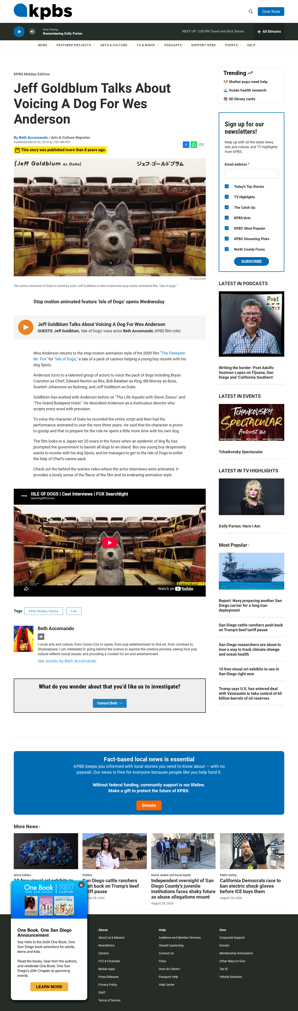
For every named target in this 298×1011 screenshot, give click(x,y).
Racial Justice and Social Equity (171, 875)
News (42, 45)
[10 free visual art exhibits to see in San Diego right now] (46, 851)
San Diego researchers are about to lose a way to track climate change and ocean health (250, 649)
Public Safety (228, 875)
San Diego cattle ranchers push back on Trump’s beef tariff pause (251, 627)
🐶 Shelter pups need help (245, 82)
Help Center (167, 984)
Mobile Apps (106, 969)
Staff (101, 992)
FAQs (162, 961)
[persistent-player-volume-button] (32, 32)
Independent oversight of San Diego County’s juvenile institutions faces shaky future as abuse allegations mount (183, 889)
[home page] (43, 11)
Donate (149, 805)
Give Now (271, 11)
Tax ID (223, 969)
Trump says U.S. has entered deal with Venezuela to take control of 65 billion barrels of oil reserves (250, 693)
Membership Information (236, 953)
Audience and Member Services (180, 937)
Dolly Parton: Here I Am (239, 526)
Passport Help (168, 977)
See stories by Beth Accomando (67, 660)
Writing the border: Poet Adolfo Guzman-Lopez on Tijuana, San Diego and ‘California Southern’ (246, 372)
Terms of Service (109, 1000)
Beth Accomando (33, 137)
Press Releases (108, 977)
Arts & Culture (113, 45)
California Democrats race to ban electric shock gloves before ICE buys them (250, 886)
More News (26, 826)
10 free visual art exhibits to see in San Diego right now (249, 671)
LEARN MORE (49, 986)
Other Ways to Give (232, 961)
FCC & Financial (109, 961)
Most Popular (233, 545)
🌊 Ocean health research (245, 90)
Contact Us (166, 953)
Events (231, 45)
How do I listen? (169, 969)
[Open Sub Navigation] (50, 45)
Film (74, 611)
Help (251, 45)
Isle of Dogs (65, 359)
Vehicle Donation (230, 977)
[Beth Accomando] (23, 639)
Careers (103, 953)
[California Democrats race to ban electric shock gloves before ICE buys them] (252, 851)
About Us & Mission (111, 937)
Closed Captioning (171, 945)
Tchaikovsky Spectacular (241, 452)
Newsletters (106, 945)
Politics (87, 875)
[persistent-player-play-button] (19, 31)
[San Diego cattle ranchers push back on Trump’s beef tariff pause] (114, 851)
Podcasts (173, 45)
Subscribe (251, 261)
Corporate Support (232, 937)
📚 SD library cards (239, 99)
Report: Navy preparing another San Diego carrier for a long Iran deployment (250, 605)
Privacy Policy (107, 984)
